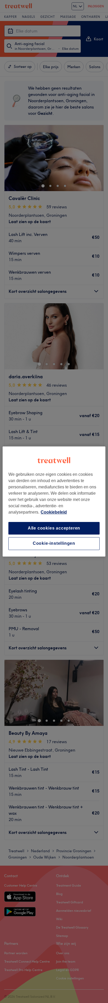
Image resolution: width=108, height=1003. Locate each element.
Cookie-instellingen (54, 543)
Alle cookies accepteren (54, 528)
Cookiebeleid (54, 512)
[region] (54, 501)
